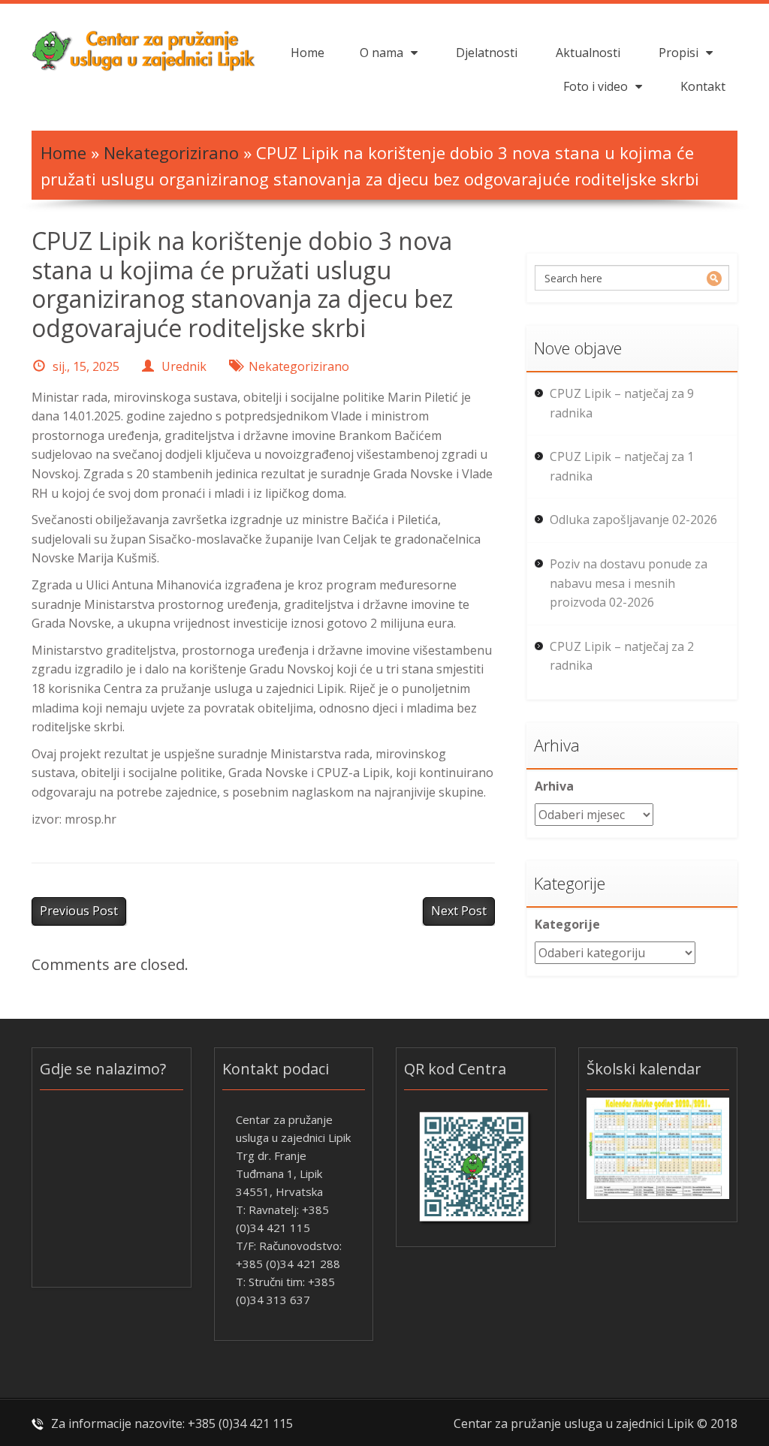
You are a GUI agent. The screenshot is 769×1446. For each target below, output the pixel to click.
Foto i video (595, 86)
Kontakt (702, 86)
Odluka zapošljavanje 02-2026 (633, 519)
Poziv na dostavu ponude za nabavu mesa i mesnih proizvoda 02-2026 (628, 583)
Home (307, 52)
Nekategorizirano (171, 152)
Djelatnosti (486, 52)
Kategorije (567, 924)
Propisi (678, 52)
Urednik (184, 366)
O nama (381, 52)
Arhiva (554, 786)
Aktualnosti (588, 52)
